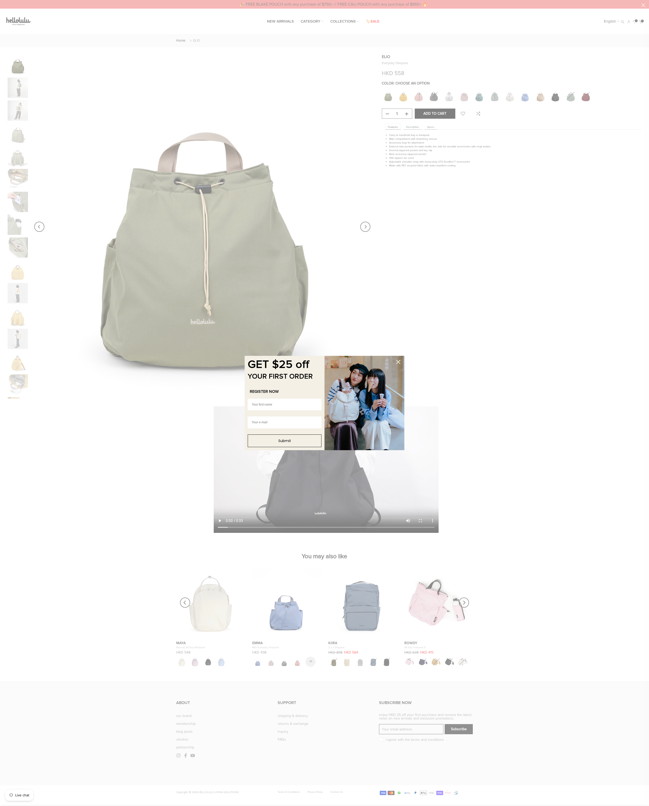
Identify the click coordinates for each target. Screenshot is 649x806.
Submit (284, 440)
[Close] (398, 362)
